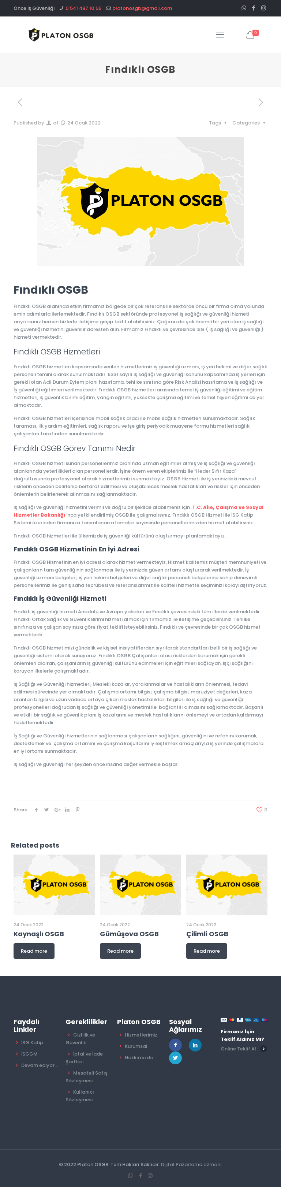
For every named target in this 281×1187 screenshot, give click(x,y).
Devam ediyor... (39, 1065)
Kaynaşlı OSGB (39, 933)
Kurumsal (136, 1046)
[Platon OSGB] (62, 34)
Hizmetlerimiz (141, 1034)
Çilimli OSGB (207, 933)
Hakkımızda (139, 1057)
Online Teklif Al (238, 1048)
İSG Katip (32, 1042)
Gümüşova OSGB (129, 933)
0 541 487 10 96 (83, 8)
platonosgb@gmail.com (142, 8)
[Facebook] (254, 8)
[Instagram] (263, 8)
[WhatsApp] (244, 8)
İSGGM (29, 1053)
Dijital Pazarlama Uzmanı (191, 1164)
